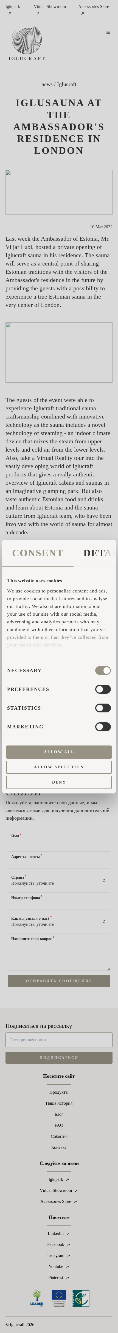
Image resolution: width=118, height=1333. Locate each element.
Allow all (59, 752)
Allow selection (59, 767)
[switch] (103, 689)
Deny (59, 782)
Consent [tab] (38, 553)
